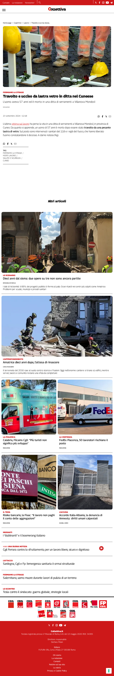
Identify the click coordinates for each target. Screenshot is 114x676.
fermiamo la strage (12, 153)
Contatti (6, 2)
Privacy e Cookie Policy (57, 670)
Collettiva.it (57, 631)
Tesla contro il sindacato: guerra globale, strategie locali (35, 592)
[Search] (40, 2)
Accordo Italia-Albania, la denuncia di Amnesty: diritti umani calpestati (80, 517)
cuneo (6, 160)
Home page (7, 23)
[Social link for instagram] (103, 2)
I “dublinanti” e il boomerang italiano (24, 535)
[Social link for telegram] (111, 2)
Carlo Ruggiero (8, 367)
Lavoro (26, 23)
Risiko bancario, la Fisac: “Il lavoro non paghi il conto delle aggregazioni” (29, 517)
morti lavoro (9, 155)
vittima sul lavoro (20, 123)
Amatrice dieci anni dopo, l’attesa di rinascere (31, 362)
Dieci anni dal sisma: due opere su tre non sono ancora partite (42, 278)
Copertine (17, 23)
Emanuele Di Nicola (9, 283)
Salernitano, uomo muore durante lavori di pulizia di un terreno (39, 577)
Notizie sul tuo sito (57, 664)
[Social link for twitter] (96, 2)
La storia (57, 667)
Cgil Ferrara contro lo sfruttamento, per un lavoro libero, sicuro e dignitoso (46, 549)
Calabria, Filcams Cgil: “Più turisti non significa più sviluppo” (25, 441)
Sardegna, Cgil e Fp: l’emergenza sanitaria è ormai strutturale (39, 563)
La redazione (17, 2)
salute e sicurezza (12, 158)
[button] (99, 116)
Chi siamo (57, 655)
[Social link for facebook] (99, 2)
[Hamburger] (4, 10)
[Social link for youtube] (107, 2)
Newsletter (29, 2)
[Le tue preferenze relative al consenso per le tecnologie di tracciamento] (109, 671)
